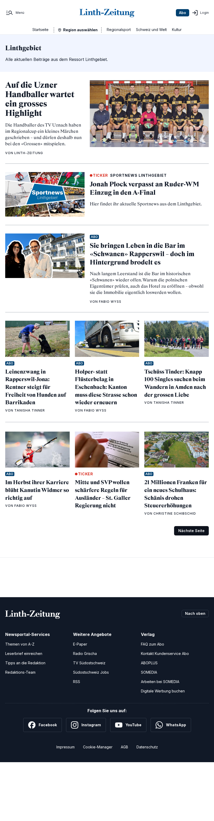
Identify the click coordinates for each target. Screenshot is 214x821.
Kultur (177, 29)
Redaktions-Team (20, 672)
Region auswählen (80, 30)
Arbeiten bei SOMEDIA (160, 681)
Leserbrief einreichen (23, 653)
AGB (124, 747)
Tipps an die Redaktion (25, 663)
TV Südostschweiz (89, 663)
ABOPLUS (149, 663)
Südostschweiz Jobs (91, 672)
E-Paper (80, 644)
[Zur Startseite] (107, 12)
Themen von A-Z (19, 644)
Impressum (65, 747)
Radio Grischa (85, 653)
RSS (76, 681)
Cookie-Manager (97, 747)
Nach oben (195, 613)
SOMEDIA (149, 672)
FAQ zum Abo (152, 644)
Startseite (40, 29)
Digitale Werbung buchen (163, 691)
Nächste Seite (191, 530)
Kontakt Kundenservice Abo (165, 653)
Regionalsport (119, 29)
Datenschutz (147, 747)
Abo (182, 12)
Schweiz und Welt (151, 29)
